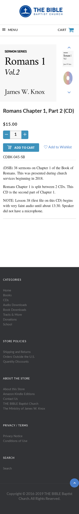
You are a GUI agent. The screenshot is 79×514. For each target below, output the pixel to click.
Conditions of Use (15, 441)
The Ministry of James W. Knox (24, 408)
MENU (13, 30)
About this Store (14, 389)
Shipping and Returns (17, 352)
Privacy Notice (12, 436)
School (7, 324)
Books (7, 295)
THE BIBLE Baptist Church (20, 403)
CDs (6, 300)
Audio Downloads (15, 305)
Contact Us (10, 398)
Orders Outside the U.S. (19, 356)
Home (7, 290)
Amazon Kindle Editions (19, 394)
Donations (10, 319)
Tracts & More (12, 314)
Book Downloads (14, 309)
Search (7, 468)
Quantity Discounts (16, 361)
